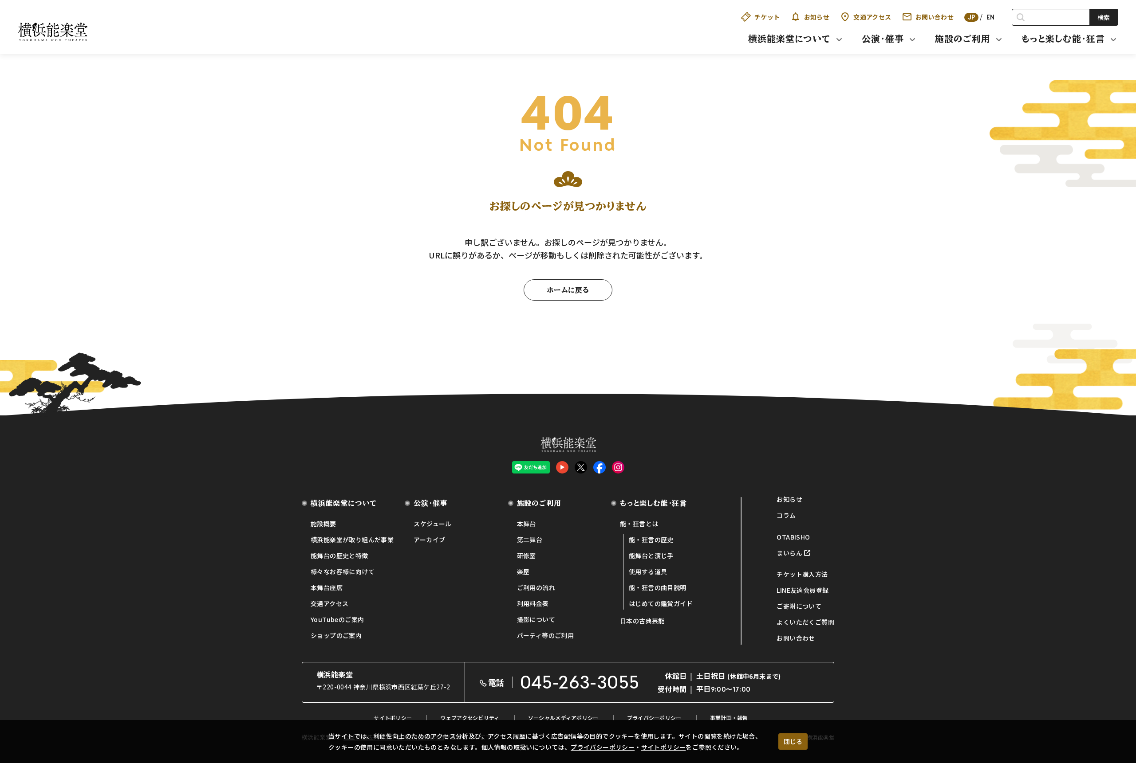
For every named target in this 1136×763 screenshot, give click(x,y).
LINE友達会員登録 (802, 590)
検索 (1103, 17)
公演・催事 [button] (883, 38)
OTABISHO (793, 536)
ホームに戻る (568, 289)
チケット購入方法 (802, 574)
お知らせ (817, 16)
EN (990, 17)
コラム (786, 515)
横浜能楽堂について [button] (789, 38)
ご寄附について (799, 606)
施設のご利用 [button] (962, 38)
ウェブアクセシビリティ (469, 717)
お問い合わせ (934, 16)
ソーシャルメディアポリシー (563, 717)
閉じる (793, 741)
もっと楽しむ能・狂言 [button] (1063, 38)
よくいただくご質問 (805, 622)
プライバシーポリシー (603, 747)
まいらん (789, 552)
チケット (767, 16)
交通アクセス (872, 16)
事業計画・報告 (729, 717)
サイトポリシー (663, 747)
